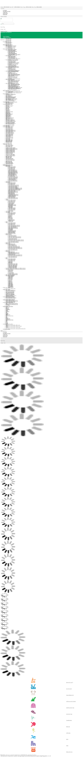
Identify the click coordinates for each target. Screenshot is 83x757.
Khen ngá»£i (5, 13)
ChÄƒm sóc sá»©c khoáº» (71, 701)
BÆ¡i (67, 739)
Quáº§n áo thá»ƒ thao (70, 707)
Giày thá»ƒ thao (69, 714)
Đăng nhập (5, 14)
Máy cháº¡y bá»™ (69, 682)
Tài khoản (5, 10)
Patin (67, 745)
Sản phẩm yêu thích (6, 11)
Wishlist (2, 31)
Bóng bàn (68, 726)
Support (5, 16)
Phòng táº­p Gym (69, 751)
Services (2, 16)
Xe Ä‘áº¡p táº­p (69, 688)
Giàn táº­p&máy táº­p (70, 695)
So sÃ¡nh (5, 31)
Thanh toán (5, 12)
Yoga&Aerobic (69, 720)
